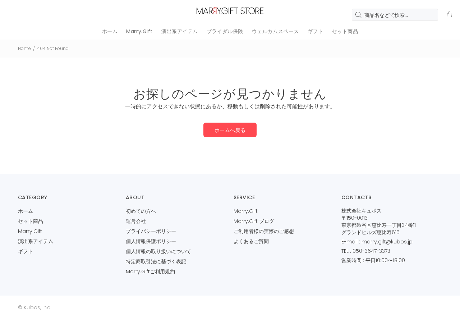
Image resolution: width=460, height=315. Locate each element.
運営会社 (136, 221)
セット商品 (30, 221)
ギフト (25, 251)
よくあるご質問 (251, 241)
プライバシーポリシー (151, 231)
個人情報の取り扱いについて (158, 251)
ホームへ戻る (230, 130)
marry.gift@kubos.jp (387, 241)
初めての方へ (141, 211)
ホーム (25, 211)
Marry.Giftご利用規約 (150, 271)
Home (24, 48)
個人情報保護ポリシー (151, 241)
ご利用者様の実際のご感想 (264, 231)
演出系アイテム (35, 241)
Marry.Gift (30, 231)
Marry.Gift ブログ (254, 221)
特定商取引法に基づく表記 (156, 261)
